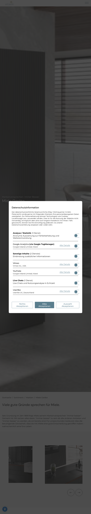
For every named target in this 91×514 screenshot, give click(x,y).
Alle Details (65, 245)
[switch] (76, 234)
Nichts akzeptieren (22, 305)
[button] (76, 235)
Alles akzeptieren (44, 305)
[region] (45, 264)
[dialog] (45, 257)
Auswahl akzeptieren (68, 305)
